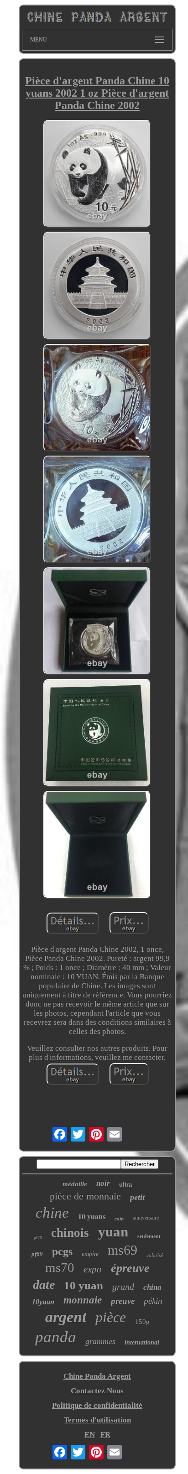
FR (105, 1434)
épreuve (130, 1268)
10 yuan (83, 1285)
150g (142, 1321)
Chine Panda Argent (97, 1376)
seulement (149, 1236)
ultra (125, 1184)
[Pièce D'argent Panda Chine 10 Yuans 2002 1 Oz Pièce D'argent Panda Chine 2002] (97, 175)
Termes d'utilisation (97, 1420)
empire (90, 1254)
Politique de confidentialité (97, 1405)
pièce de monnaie (85, 1196)
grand (123, 1287)
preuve (123, 1301)
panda (55, 1337)
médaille (75, 1184)
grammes (100, 1341)
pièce (110, 1317)
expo (93, 1269)
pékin (153, 1301)
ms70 (59, 1267)
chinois (70, 1233)
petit (137, 1197)
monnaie (82, 1300)
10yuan (43, 1302)
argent (65, 1316)
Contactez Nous (97, 1390)
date (44, 1284)
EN (89, 1434)
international (142, 1342)
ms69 (122, 1249)
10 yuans (91, 1216)
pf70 (38, 1237)
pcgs (62, 1251)
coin (119, 1218)
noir (103, 1183)
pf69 (37, 1254)
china (152, 1287)
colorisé (154, 1255)
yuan (113, 1232)
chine (52, 1212)
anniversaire (146, 1217)
